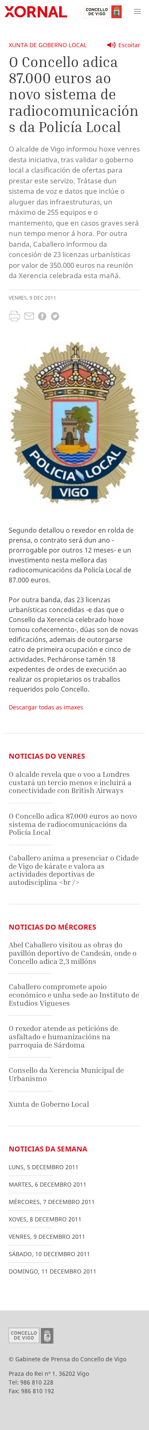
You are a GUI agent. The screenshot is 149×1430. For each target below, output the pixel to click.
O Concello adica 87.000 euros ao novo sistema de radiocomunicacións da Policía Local (73, 824)
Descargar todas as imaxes (46, 707)
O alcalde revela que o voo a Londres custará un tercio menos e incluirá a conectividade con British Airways (70, 782)
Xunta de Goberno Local (48, 45)
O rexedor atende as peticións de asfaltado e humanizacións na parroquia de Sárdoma (63, 1036)
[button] (137, 11)
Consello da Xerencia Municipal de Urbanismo (66, 1074)
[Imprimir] (14, 317)
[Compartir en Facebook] (42, 317)
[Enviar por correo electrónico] (29, 317)
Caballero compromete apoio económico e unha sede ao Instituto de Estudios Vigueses (74, 994)
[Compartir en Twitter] (55, 317)
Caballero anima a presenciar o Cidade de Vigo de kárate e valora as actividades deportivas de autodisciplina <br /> (74, 870)
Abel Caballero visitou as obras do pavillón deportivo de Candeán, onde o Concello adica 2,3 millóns (73, 952)
